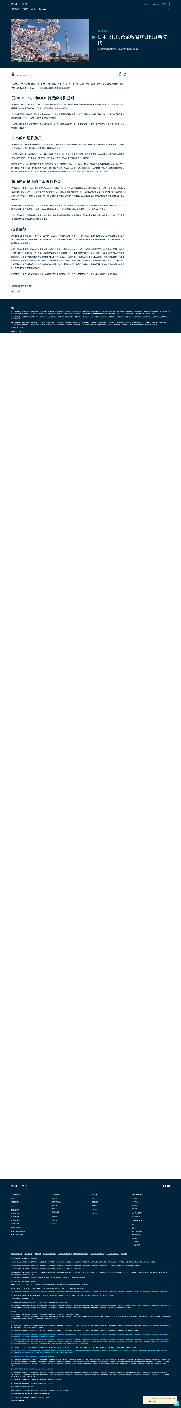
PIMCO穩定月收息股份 (18, 1231)
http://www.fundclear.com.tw (26, 1376)
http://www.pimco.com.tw (159, 1374)
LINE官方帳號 (136, 1245)
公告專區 (94, 1205)
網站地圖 (124, 1254)
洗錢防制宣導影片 (64, 1254)
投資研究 (54, 1208)
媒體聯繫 (134, 1238)
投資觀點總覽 (55, 1212)
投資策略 (54, 1205)
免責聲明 (38, 1254)
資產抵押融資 (15, 1210)
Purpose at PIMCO (137, 1220)
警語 (12, 308)
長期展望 (54, 1220)
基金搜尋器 (95, 1202)
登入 (163, 4)
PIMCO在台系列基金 (17, 1235)
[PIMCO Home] (19, 4)
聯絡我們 (134, 1228)
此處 (150, 1401)
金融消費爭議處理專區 (80, 1254)
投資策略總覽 (15, 1223)
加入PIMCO (135, 1241)
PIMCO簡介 (135, 1202)
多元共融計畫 (136, 1217)
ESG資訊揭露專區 (113, 1254)
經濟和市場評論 (56, 1202)
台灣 (148, 4)
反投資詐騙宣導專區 (97, 1254)
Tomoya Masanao (21, 73)
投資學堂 (94, 1213)
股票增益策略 (15, 1220)
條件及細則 (28, 1254)
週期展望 (54, 1223)
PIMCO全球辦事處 (137, 1231)
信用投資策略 (15, 1213)
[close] (174, 1398)
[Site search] (168, 10)
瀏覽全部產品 (15, 1202)
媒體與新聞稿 (136, 1235)
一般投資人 (155, 4)
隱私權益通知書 (16, 1254)
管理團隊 (134, 1208)
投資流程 (134, 1205)
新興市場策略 (15, 1217)
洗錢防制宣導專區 (49, 1254)
